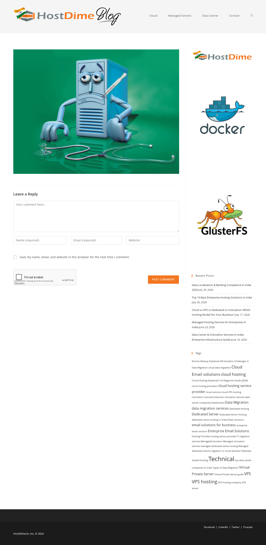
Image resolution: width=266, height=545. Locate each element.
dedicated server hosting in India (209, 419)
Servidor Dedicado (241, 450)
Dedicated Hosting (239, 408)
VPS (247, 473)
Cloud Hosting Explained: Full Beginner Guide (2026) (220, 380)
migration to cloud (221, 450)
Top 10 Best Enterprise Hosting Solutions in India (222, 297)
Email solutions (236, 419)
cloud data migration (219, 367)
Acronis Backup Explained (205, 361)
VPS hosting (204, 481)
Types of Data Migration (226, 467)
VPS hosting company (229, 482)
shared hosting (200, 460)
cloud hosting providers (204, 386)
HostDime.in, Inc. (23, 533)
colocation (197, 397)
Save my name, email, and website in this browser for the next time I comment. (75, 257)
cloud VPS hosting (231, 392)
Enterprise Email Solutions (228, 431)
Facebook (209, 527)
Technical (221, 459)
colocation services (234, 397)
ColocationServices (214, 397)
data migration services (210, 408)
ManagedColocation (211, 441)
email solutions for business (214, 425)
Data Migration (237, 402)
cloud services (213, 392)
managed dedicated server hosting (219, 446)
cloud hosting (233, 374)
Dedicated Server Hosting (232, 414)
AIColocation (227, 361)
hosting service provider (223, 436)
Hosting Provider (201, 436)
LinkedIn (223, 527)
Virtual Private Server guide (229, 474)
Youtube (248, 527)
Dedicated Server (205, 414)
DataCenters (217, 402)
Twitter (236, 527)
